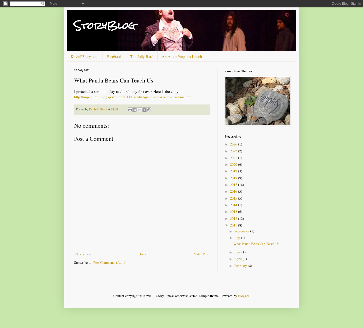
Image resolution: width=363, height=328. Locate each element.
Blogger (243, 295)
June (238, 252)
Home (143, 254)
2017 (234, 184)
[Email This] (130, 109)
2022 (234, 151)
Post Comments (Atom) (109, 262)
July (237, 237)
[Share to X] (139, 109)
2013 (234, 211)
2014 (234, 205)
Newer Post (83, 254)
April (238, 258)
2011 (234, 225)
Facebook (114, 56)
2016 (234, 191)
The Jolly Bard (141, 56)
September (242, 231)
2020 (234, 164)
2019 (234, 171)
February (241, 265)
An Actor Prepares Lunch (182, 56)
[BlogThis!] (134, 109)
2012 (234, 218)
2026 (234, 144)
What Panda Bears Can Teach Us (256, 243)
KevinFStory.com (84, 56)
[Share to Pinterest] (148, 109)
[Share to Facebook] (144, 109)
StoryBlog (104, 25)
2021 (234, 157)
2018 (234, 178)
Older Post (201, 254)
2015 (234, 198)
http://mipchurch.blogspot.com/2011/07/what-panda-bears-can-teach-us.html (133, 96)
